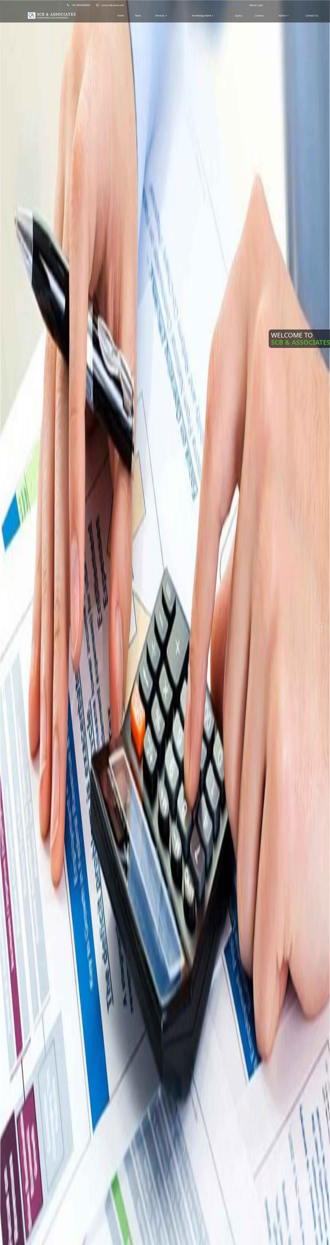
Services (160, 15)
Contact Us (312, 15)
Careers (259, 15)
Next (321, 627)
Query (238, 15)
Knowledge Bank (202, 15)
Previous (8, 627)
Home (120, 15)
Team (138, 15)
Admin (283, 15)
